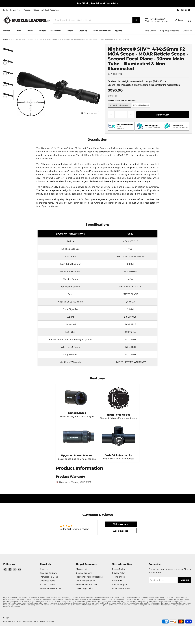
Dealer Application (84, 588)
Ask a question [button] (121, 530)
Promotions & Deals (49, 577)
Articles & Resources (50, 10)
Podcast (27, 10)
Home (5, 39)
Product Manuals (47, 584)
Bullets (42, 30)
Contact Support (84, 573)
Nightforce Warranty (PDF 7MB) (75, 482)
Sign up (185, 580)
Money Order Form (121, 588)
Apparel (118, 30)
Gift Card (187, 30)
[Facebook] (5, 569)
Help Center (150, 30)
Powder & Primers (101, 30)
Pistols (30, 30)
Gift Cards (117, 580)
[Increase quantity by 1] (130, 114)
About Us (44, 569)
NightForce (116, 73)
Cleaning (83, 30)
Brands (7, 30)
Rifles (19, 30)
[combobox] (93, 20)
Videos (36, 10)
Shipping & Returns (169, 30)
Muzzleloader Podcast (86, 584)
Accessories (56, 30)
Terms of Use (118, 577)
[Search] (136, 20)
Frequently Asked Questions (89, 577)
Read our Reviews (48, 573)
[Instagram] (10, 569)
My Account (81, 569)
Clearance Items (47, 580)
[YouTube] (19, 569)
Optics (70, 30)
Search (6, 618)
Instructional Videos (85, 580)
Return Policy (15, 10)
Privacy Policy (118, 573)
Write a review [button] (120, 524)
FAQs (5, 10)
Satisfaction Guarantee (50, 588)
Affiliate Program (120, 584)
